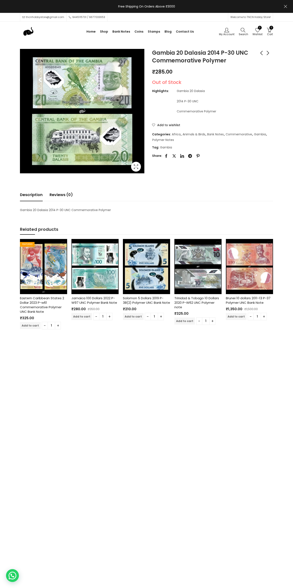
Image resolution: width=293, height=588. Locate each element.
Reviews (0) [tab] (61, 194)
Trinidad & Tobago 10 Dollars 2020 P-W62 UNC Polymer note (196, 302)
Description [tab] (31, 194)
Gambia (260, 134)
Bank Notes (215, 134)
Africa (176, 134)
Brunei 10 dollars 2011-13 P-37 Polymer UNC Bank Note (248, 300)
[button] (12, 575)
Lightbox (136, 167)
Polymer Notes (163, 140)
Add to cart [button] (30, 325)
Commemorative (239, 134)
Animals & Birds (194, 134)
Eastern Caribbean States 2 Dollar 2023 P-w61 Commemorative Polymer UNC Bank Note (42, 305)
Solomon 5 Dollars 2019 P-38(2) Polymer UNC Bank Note (146, 300)
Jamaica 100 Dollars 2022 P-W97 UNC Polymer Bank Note (94, 300)
